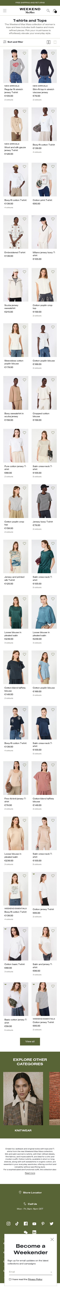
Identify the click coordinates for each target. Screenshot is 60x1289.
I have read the (27, 1279)
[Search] (48, 10)
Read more (30, 1173)
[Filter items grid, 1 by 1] (55, 42)
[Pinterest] (43, 1223)
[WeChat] (26, 1232)
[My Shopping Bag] (54, 10)
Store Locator (32, 1193)
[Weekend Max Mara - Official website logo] (30, 11)
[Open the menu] (4, 10)
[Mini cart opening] (59, 11)
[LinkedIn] (34, 1232)
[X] (51, 1223)
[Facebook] (26, 1223)
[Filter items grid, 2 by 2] (48, 42)
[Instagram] (8, 1223)
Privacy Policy (35, 1279)
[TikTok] (17, 1223)
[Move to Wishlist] (24, 53)
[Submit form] (51, 1272)
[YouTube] (34, 1223)
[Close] (52, 1240)
